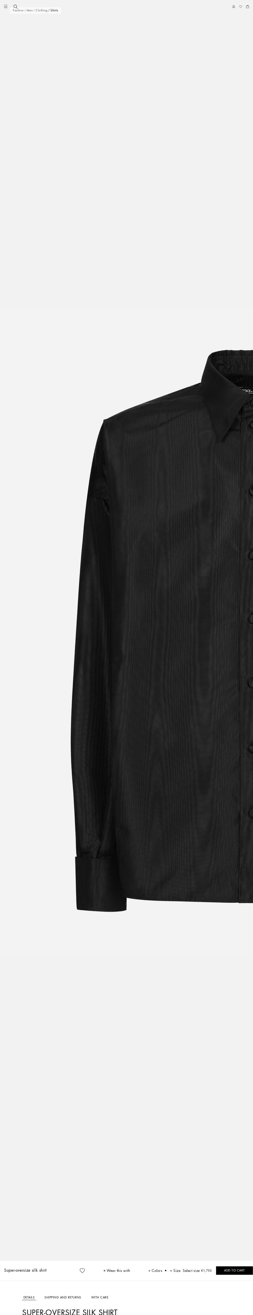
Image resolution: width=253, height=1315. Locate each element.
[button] (5, 6)
